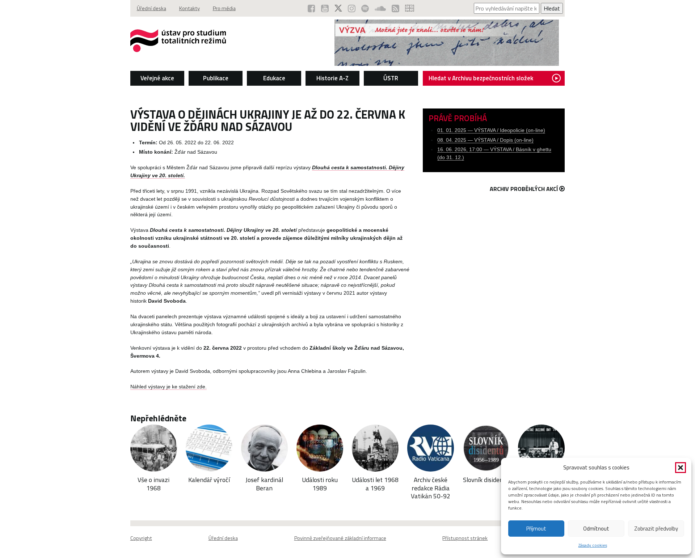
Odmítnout (596, 528)
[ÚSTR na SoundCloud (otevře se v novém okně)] (380, 8)
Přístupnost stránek (465, 538)
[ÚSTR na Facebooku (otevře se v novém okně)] (311, 8)
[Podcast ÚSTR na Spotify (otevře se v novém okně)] (365, 8)
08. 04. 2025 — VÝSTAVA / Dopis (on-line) (485, 140)
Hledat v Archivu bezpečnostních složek (481, 78)
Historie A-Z (332, 78)
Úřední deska (151, 8)
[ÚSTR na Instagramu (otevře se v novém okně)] (351, 8)
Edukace (274, 78)
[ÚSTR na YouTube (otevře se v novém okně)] (325, 8)
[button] (680, 467)
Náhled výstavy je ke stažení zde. (168, 386)
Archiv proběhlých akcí (524, 188)
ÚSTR (390, 78)
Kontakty (189, 8)
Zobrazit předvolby (656, 528)
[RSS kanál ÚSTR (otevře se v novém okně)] (395, 8)
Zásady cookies (592, 545)
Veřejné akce (157, 78)
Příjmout (536, 528)
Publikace (215, 78)
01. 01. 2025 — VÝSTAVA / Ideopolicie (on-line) (491, 130)
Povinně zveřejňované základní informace (340, 538)
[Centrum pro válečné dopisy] (446, 63)
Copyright (141, 538)
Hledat (552, 8)
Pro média (224, 8)
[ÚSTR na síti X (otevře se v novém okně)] (338, 8)
